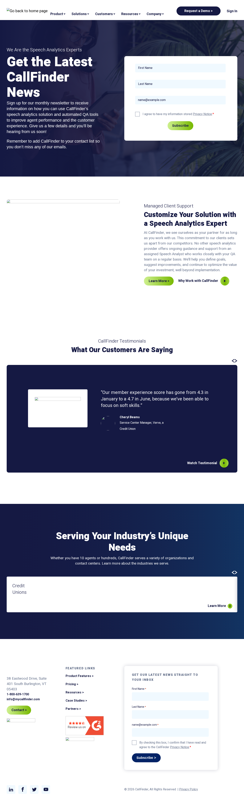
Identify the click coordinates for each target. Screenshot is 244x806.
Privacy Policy (188, 789)
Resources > (75, 692)
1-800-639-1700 (18, 694)
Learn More (217, 605)
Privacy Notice (202, 114)
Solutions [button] (79, 14)
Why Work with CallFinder (198, 280)
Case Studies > (76, 700)
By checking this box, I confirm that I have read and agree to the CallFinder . (172, 745)
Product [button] (56, 14)
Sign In (232, 11)
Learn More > (159, 281)
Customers (104, 14)
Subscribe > (146, 758)
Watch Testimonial (202, 463)
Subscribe (180, 125)
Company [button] (154, 14)
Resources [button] (129, 14)
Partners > (73, 709)
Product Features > (80, 676)
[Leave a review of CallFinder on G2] (85, 726)
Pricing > (72, 684)
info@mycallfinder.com (23, 699)
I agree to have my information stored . (178, 114)
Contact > (19, 710)
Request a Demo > (198, 11)
